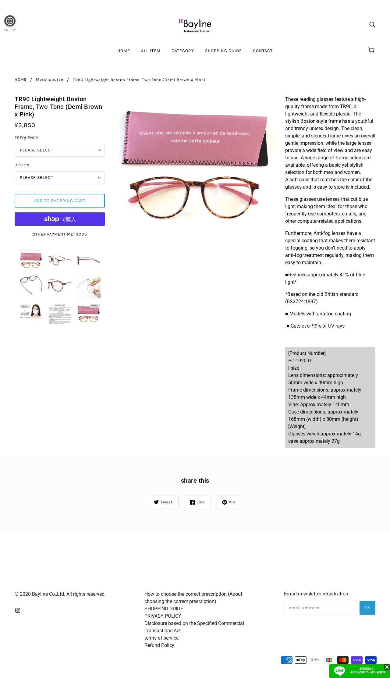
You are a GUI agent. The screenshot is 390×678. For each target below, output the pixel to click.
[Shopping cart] (372, 50)
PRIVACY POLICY (162, 616)
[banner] (195, 24)
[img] (372, 24)
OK (367, 607)
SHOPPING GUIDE (163, 609)
